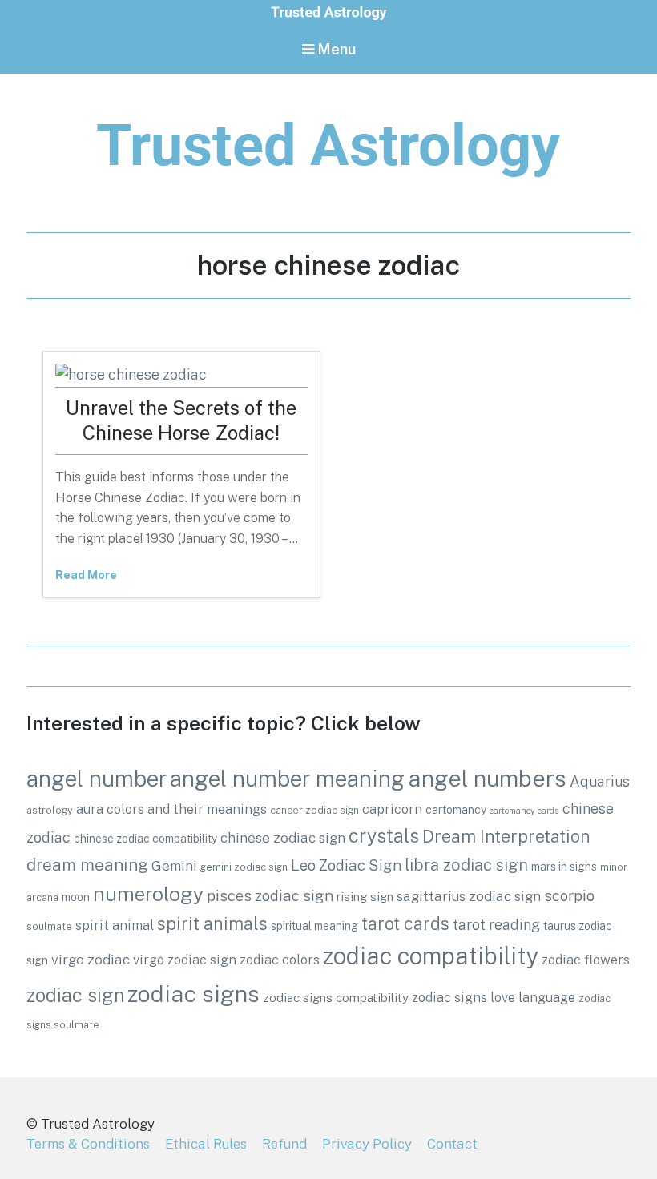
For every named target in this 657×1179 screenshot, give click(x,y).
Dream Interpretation (506, 836)
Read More (86, 575)
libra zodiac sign (466, 865)
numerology (148, 894)
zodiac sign (75, 995)
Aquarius (600, 781)
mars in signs (564, 866)
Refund (284, 1144)
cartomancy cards (524, 810)
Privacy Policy (367, 1144)
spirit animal (114, 925)
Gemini (174, 866)
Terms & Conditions (88, 1144)
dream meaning (87, 865)
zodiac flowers (586, 960)
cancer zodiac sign (314, 810)
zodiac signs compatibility (336, 997)
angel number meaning (287, 778)
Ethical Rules (206, 1144)
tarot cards (405, 923)
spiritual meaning (314, 925)
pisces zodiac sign (270, 895)
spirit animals (212, 923)
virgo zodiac (90, 960)
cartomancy (455, 809)
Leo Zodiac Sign (346, 865)
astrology (49, 810)
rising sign (365, 896)
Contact (452, 1144)
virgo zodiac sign (184, 960)
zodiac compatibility (430, 956)
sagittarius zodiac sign (469, 896)
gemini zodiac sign (244, 867)
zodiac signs (193, 993)
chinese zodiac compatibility (145, 838)
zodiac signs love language (493, 997)
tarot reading (496, 924)
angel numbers (487, 778)
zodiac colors (280, 960)
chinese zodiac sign (282, 838)
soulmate (49, 926)
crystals (384, 836)
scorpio (569, 895)
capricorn (392, 809)
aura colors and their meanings (171, 809)
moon (76, 897)
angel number (96, 778)
